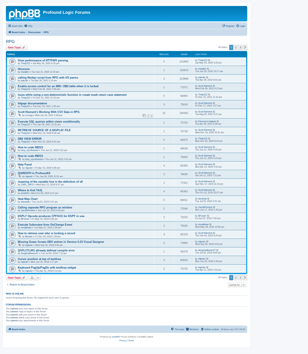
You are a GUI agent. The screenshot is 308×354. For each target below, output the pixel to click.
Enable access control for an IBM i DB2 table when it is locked (58, 86)
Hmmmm (24, 69)
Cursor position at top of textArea (39, 259)
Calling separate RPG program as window (45, 207)
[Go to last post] (209, 60)
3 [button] (240, 47)
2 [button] (236, 47)
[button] (245, 47)
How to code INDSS (30, 147)
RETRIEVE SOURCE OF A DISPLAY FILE (44, 130)
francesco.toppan (207, 121)
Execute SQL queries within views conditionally (49, 121)
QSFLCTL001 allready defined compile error (46, 250)
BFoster (25, 219)
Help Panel (25, 164)
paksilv (24, 80)
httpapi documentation (32, 103)
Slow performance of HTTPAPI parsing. (43, 60)
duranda (25, 201)
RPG (10, 41)
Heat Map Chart (28, 198)
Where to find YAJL (30, 190)
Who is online (15, 293)
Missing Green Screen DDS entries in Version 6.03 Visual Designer (61, 241)
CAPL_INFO (27, 184)
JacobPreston (28, 210)
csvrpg (28, 115)
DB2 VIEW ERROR (29, 138)
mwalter (25, 72)
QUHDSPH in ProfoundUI (34, 173)
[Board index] (25, 13)
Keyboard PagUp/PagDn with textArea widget (47, 267)
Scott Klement (205, 86)
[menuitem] (28, 25)
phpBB (115, 337)
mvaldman (26, 227)
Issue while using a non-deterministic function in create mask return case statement (72, 94)
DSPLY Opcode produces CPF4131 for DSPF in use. (51, 216)
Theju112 (25, 63)
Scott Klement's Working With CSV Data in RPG (49, 112)
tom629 (24, 193)
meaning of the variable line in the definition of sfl (50, 181)
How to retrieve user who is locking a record (46, 233)
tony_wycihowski (29, 150)
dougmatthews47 (29, 253)
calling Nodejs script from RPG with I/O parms (48, 77)
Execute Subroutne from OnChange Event (45, 224)
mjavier (29, 168)
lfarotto (28, 236)
